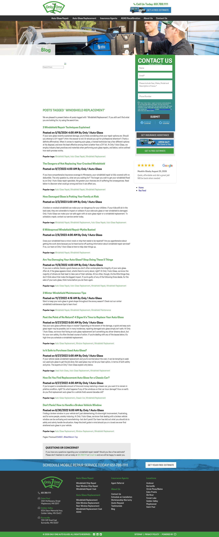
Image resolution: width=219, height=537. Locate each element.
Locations (151, 478)
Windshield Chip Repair (86, 483)
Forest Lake (151, 498)
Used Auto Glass (62, 370)
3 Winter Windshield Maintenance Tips (64, 293)
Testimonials (116, 505)
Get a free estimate (158, 10)
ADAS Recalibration (130, 18)
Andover (150, 483)
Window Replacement (84, 343)
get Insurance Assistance (155, 135)
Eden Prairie (151, 491)
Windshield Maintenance (101, 310)
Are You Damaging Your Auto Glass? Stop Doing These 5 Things (78, 259)
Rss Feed (142, 190)
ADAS (78, 511)
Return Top (73, 436)
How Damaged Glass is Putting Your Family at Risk (71, 196)
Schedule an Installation (121, 496)
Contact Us (161, 18)
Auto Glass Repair (60, 18)
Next (67, 436)
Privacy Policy (152, 534)
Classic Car (80, 397)
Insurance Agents (108, 18)
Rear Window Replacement (87, 505)
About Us (148, 18)
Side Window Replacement (87, 502)
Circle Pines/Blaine (154, 488)
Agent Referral (117, 483)
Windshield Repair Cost (86, 488)
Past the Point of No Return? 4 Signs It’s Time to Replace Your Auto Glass (83, 317)
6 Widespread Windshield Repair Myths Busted (69, 229)
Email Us (92, 454)
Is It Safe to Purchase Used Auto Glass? (65, 350)
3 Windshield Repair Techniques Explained (66, 127)
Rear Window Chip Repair (87, 486)
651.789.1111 (82, 454)
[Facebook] (94, 534)
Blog (113, 508)
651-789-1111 (119, 465)
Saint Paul (150, 506)
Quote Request (117, 502)
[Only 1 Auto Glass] (54, 12)
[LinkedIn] (97, 534)
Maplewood (151, 503)
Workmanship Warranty (121, 499)
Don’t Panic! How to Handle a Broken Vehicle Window (72, 405)
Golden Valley (152, 500)
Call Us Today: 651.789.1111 (152, 4)
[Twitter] (101, 534)
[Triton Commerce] (174, 534)
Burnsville (150, 486)
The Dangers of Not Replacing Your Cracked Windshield (74, 163)
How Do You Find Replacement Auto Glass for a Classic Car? (76, 377)
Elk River (150, 494)
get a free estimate (155, 150)
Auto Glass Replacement (84, 18)
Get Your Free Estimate (161, 465)
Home (141, 187)
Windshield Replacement (96, 156)
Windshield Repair (62, 156)
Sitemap (138, 534)
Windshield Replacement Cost (89, 508)
